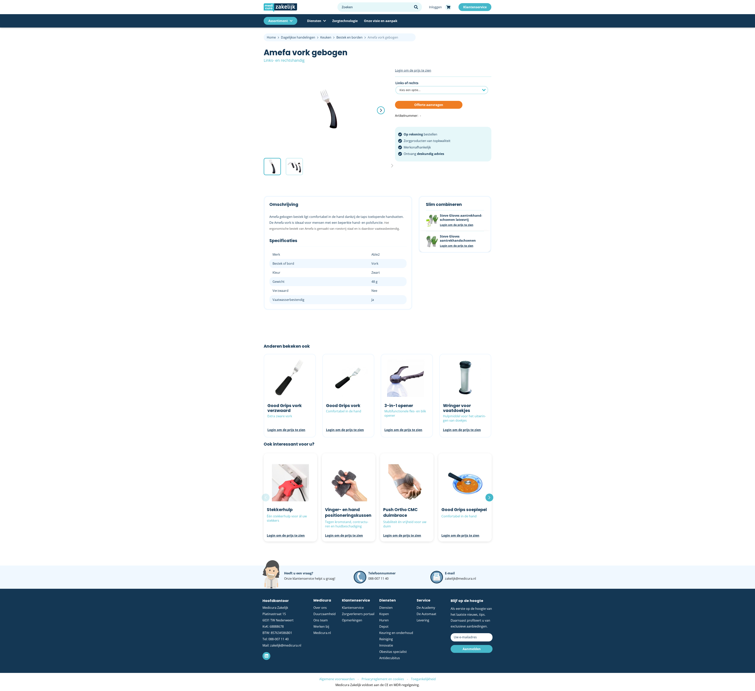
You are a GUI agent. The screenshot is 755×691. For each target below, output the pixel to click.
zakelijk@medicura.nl (460, 578)
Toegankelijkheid (423, 679)
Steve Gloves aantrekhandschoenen (458, 238)
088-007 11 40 (378, 578)
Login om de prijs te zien (413, 70)
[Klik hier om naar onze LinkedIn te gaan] (266, 656)
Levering (423, 620)
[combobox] (379, 7)
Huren (384, 620)
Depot (384, 626)
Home (271, 37)
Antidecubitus (389, 658)
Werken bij (321, 626)
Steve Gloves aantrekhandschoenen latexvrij (461, 218)
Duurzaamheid (324, 614)
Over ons (320, 607)
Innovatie (386, 645)
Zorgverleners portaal (358, 614)
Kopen (384, 614)
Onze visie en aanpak (380, 21)
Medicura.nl (322, 633)
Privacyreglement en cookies (383, 679)
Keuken (325, 37)
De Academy (426, 607)
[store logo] (298, 7)
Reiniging (386, 639)
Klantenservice (353, 607)
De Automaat (426, 614)
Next (489, 497)
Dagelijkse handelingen (298, 37)
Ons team (320, 620)
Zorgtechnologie (345, 21)
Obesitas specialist (393, 652)
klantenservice (303, 578)
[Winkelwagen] (448, 7)
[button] (381, 110)
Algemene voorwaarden (337, 679)
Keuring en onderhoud (396, 633)
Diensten (314, 21)
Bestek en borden (349, 37)
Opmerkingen (352, 620)
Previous (266, 497)
